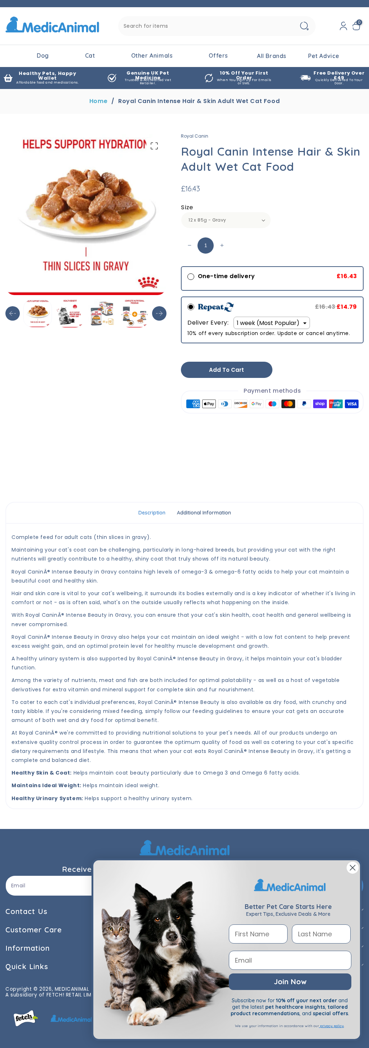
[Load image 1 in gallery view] (37, 313)
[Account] (343, 26)
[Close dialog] (352, 867)
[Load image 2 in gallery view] (70, 313)
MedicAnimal (72, 989)
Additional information (204, 512)
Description (151, 512)
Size (187, 207)
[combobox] (217, 26)
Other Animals (152, 55)
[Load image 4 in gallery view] (134, 313)
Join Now (290, 981)
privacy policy (331, 1026)
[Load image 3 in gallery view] (102, 313)
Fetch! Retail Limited (74, 994)
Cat (90, 55)
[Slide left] (12, 313)
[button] (358, 26)
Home (98, 101)
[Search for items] (304, 26)
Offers (218, 55)
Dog (43, 55)
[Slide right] (159, 313)
